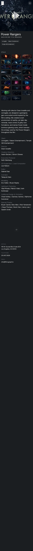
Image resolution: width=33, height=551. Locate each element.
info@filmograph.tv (7, 262)
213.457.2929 (5, 255)
